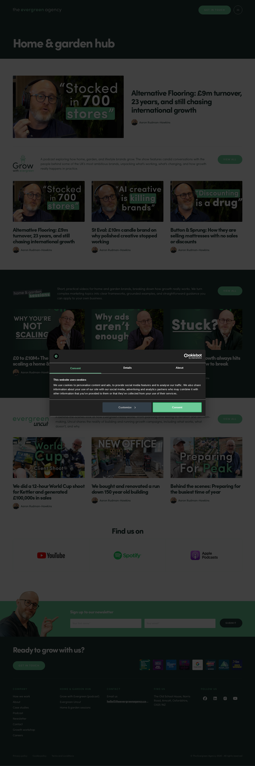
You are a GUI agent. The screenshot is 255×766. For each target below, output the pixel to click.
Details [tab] (127, 367)
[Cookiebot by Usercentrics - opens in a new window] (186, 356)
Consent (177, 407)
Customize (125, 407)
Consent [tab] (75, 368)
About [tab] (179, 367)
